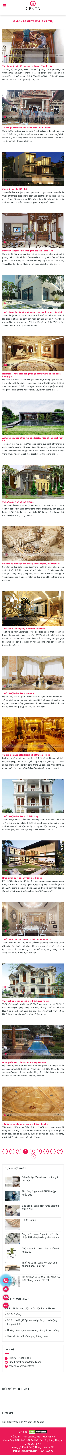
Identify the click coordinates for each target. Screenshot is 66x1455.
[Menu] (4, 5)
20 (59, 1151)
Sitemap (23, 1432)
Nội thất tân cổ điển (34, 1421)
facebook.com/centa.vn (21, 1366)
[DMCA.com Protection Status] (38, 1432)
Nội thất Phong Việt (12, 1421)
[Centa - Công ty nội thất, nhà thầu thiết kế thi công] (33, 5)
